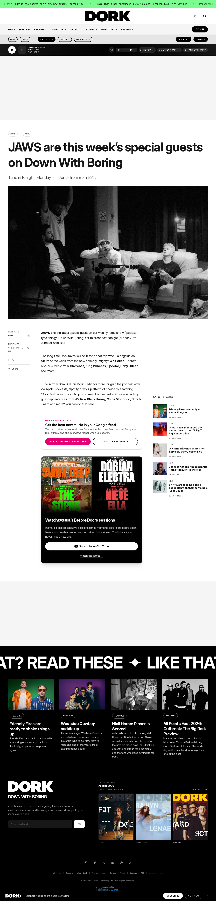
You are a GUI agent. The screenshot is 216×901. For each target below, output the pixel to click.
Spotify (74, 389)
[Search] (205, 16)
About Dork (82, 873)
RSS (142, 873)
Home (12, 134)
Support (69, 873)
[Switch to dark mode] (196, 16)
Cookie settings (156, 873)
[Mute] (119, 50)
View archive (199, 789)
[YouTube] (112, 862)
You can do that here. (80, 404)
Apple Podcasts (56, 389)
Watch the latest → (91, 555)
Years (122, 873)
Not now (193, 896)
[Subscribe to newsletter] (79, 824)
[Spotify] (121, 862)
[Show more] (208, 896)
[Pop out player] (111, 50)
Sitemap (133, 873)
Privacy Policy (99, 873)
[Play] (12, 50)
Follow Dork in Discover (68, 441)
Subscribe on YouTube (94, 546)
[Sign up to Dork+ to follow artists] (28, 335)
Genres (113, 873)
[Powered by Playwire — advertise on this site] (108, 889)
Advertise (57, 873)
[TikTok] (130, 862)
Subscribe (172, 896)
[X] (103, 862)
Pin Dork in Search (115, 441)
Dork (10, 335)
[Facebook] (95, 862)
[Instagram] (86, 862)
